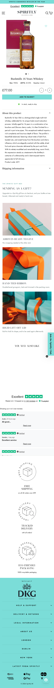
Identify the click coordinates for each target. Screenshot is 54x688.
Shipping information (13, 168)
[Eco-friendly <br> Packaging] (27, 551)
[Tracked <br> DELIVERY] (27, 511)
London (26, 640)
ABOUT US (26, 631)
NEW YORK (26, 657)
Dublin (26, 649)
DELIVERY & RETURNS (26, 614)
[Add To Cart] (17, 366)
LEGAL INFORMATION (26, 623)
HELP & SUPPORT (26, 605)
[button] (51, 344)
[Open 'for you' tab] (46, 680)
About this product (11, 113)
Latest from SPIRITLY (26, 666)
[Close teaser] (47, 356)
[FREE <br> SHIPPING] (27, 472)
